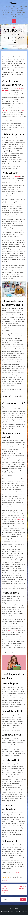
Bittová (14, 3)
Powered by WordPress (7, 911)
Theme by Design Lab (21, 911)
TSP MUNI (5, 110)
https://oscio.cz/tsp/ (19, 872)
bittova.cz (6, 880)
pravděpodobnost (12, 630)
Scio (16, 112)
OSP (23, 110)
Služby (14, 27)
